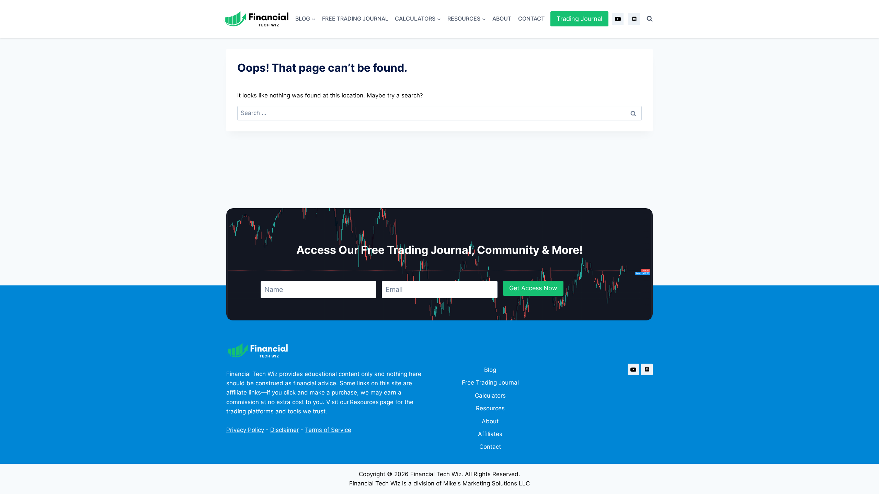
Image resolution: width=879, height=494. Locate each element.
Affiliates (490, 434)
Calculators (490, 395)
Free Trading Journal (355, 18)
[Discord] (634, 19)
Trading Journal (579, 18)
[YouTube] (618, 19)
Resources (490, 408)
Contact (531, 18)
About (501, 18)
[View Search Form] (649, 19)
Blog (490, 369)
